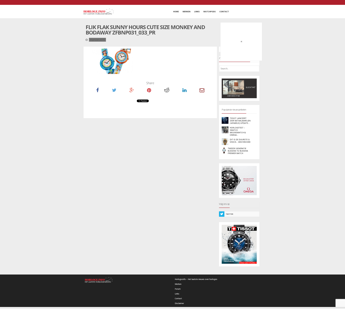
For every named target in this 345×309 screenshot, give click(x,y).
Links (177, 293)
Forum (178, 289)
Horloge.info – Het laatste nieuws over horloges (196, 279)
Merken (178, 284)
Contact (178, 298)
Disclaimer (179, 303)
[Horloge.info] (99, 11)
